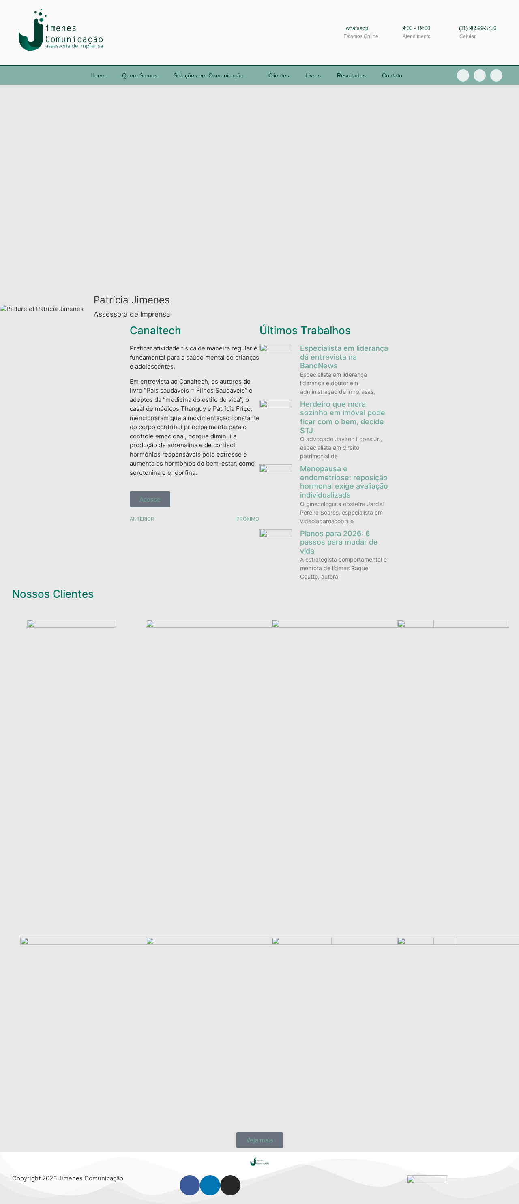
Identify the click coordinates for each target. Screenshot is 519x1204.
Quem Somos (139, 75)
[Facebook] (190, 1185)
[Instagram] (496, 75)
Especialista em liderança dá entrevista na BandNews (344, 357)
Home (98, 75)
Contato (392, 75)
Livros (313, 75)
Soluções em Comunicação (209, 75)
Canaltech (155, 330)
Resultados (351, 75)
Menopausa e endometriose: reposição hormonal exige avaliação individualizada (344, 481)
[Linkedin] (480, 75)
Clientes (278, 75)
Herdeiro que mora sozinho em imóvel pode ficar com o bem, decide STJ (342, 417)
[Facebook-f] (463, 75)
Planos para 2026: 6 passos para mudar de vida (339, 542)
